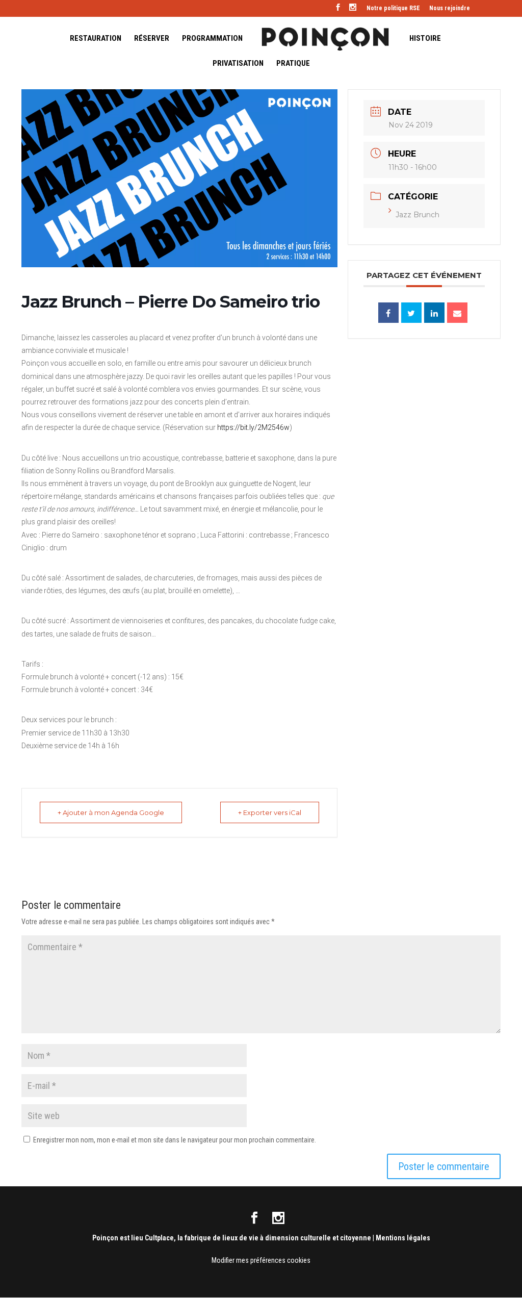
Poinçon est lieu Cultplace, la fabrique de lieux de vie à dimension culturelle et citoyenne (231, 1238)
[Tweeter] (411, 312)
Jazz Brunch (417, 214)
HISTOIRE (425, 39)
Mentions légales (403, 1238)
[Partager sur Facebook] (388, 312)
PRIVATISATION (238, 64)
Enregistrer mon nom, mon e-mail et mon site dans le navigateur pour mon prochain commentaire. (174, 1140)
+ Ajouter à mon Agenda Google (111, 812)
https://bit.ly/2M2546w (253, 427)
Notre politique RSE (393, 8)
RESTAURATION (95, 39)
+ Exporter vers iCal (269, 812)
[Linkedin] (434, 312)
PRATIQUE (293, 64)
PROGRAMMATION (212, 39)
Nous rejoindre (449, 8)
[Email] (457, 312)
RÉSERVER (151, 39)
